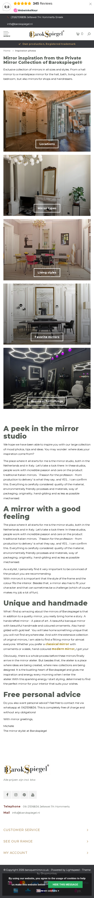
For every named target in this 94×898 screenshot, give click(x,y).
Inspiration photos (25, 50)
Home (6, 50)
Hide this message (65, 884)
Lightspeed (73, 869)
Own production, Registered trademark (49, 44)
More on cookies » (48, 890)
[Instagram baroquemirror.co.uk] (16, 795)
